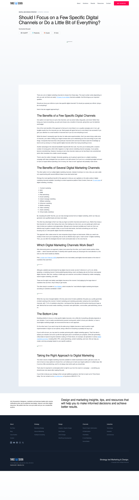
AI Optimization (86, 431)
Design (60, 424)
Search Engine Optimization (90, 428)
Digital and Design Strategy (28, 12)
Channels (85, 424)
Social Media (86, 441)
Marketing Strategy (39, 428)
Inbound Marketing (39, 431)
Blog (11, 431)
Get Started (121, 3)
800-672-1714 (21, 465)
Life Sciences (110, 434)
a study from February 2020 (48, 257)
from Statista (58, 286)
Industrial (109, 431)
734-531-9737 (13, 465)
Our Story (12, 428)
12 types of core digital (63, 97)
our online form (58, 376)
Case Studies (13, 434)
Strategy (36, 424)
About (12, 424)
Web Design (61, 431)
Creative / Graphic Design (65, 428)
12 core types (96, 180)
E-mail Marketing (87, 438)
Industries (110, 424)
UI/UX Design (62, 434)
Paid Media (86, 434)
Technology (110, 428)
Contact (12, 438)
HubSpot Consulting (39, 434)
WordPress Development (64, 438)
